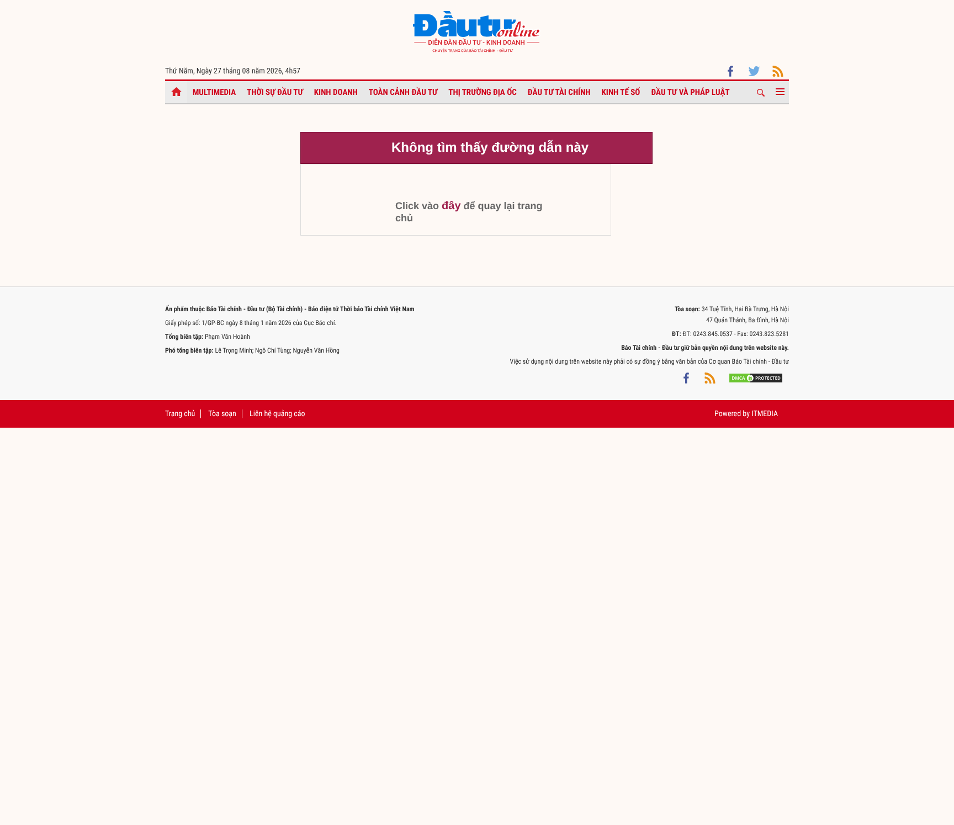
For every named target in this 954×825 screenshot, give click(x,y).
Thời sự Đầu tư (275, 92)
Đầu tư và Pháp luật (690, 92)
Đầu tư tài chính (559, 92)
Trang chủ (180, 413)
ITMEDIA (764, 413)
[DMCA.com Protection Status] (755, 378)
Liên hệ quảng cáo (277, 413)
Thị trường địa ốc (482, 92)
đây (451, 206)
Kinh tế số (621, 92)
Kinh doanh (336, 92)
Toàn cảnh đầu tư (403, 92)
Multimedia (214, 92)
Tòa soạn (222, 413)
